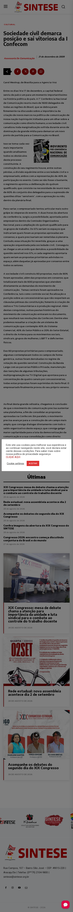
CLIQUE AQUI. (13, 457)
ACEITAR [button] (33, 463)
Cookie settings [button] (15, 463)
